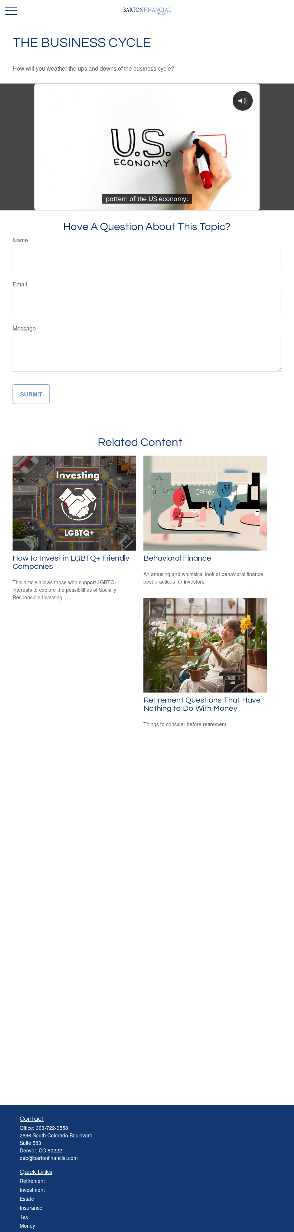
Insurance (31, 1207)
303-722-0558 (52, 1127)
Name (20, 240)
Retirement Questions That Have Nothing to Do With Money (202, 704)
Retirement (32, 1180)
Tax (24, 1216)
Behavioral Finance (177, 558)
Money (27, 1225)
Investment (32, 1189)
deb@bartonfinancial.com (49, 1157)
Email (20, 284)
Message (24, 328)
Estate (27, 1198)
